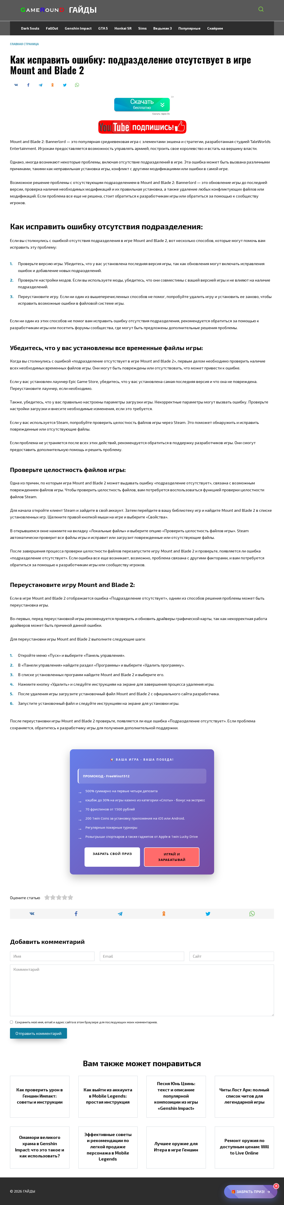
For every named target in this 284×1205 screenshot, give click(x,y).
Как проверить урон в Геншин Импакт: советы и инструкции (39, 1095)
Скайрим (215, 28)
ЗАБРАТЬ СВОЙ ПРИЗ (112, 853)
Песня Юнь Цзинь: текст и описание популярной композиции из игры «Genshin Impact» (176, 1096)
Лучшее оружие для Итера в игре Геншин (176, 1146)
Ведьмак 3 (162, 28)
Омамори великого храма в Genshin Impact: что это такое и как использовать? (39, 1146)
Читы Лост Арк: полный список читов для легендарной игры (244, 1095)
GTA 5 (103, 28)
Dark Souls (30, 28)
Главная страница (24, 44)
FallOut (52, 28)
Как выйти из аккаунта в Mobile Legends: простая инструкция (108, 1095)
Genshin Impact (78, 28)
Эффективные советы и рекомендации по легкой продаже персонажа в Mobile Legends (108, 1146)
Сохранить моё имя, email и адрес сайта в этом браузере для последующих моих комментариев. (86, 1022)
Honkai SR (123, 28)
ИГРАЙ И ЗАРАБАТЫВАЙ (171, 857)
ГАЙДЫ (83, 9)
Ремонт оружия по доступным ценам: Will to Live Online (244, 1146)
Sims (142, 28)
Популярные (189, 28)
